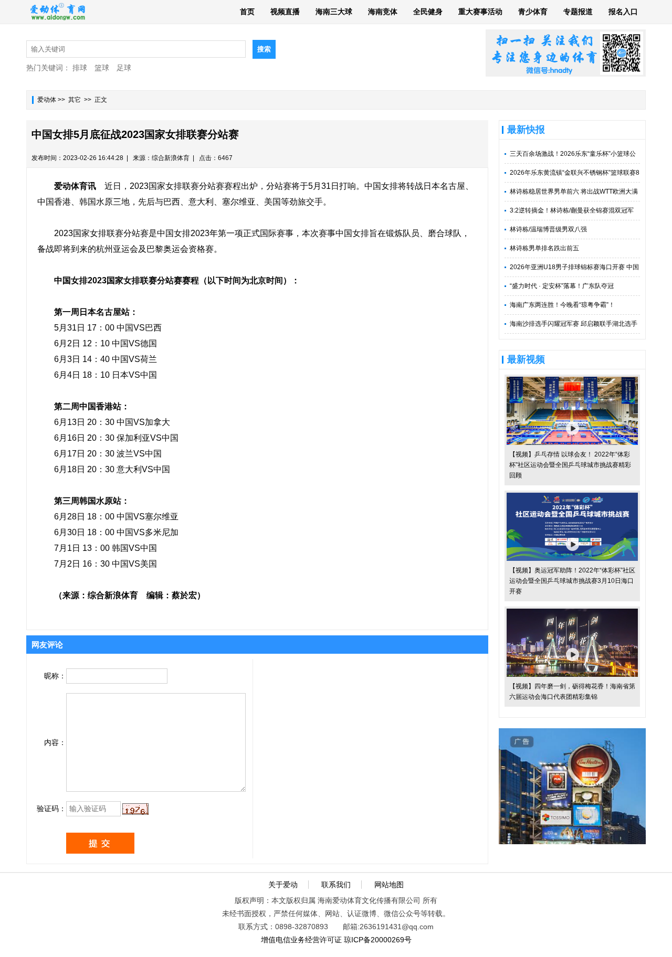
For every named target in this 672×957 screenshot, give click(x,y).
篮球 (101, 67)
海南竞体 (382, 11)
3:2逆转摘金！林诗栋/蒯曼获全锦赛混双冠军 (572, 210)
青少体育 (533, 11)
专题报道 (578, 11)
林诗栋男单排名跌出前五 (544, 248)
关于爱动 (283, 884)
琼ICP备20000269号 (378, 939)
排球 (79, 67)
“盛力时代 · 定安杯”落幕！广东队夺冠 (562, 286)
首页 (247, 11)
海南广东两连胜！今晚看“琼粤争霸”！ (562, 305)
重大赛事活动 (480, 11)
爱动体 (46, 99)
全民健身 (428, 11)
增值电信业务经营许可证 (301, 939)
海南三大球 (334, 11)
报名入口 (623, 11)
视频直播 (285, 11)
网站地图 (389, 884)
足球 (124, 67)
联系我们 (336, 884)
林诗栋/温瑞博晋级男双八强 (548, 229)
